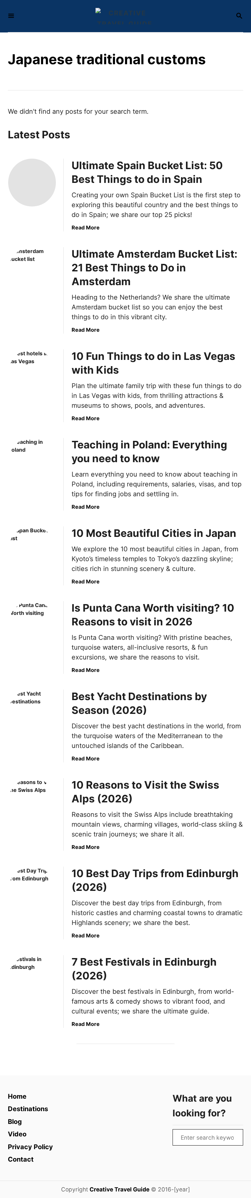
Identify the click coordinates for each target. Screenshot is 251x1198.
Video (17, 1134)
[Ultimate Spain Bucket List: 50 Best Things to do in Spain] (32, 182)
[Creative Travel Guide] (124, 16)
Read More (86, 227)
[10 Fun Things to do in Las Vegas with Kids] (32, 373)
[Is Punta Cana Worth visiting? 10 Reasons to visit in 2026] (32, 625)
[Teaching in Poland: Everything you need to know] (32, 462)
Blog (15, 1122)
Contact (21, 1159)
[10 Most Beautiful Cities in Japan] (32, 550)
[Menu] (11, 16)
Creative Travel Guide (119, 1189)
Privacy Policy (30, 1147)
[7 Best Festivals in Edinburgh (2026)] (32, 979)
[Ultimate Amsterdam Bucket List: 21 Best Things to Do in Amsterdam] (32, 271)
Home (17, 1096)
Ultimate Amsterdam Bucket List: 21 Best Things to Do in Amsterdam (154, 267)
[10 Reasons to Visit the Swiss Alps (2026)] (32, 802)
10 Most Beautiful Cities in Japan (154, 533)
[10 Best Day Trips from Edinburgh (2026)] (32, 890)
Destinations (28, 1109)
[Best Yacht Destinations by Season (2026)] (32, 713)
